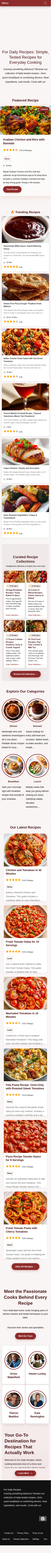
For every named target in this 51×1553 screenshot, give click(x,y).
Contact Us (8, 1533)
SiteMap (35, 1539)
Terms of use (37, 1533)
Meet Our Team (25, 1336)
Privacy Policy (23, 1533)
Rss (45, 1539)
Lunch (9, 958)
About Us (6, 1539)
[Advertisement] (25, 28)
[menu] (45, 3)
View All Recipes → (25, 1266)
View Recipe (12, 189)
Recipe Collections (21, 1539)
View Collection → (13, 615)
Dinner (7, 159)
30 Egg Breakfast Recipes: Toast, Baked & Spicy (14, 592)
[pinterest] (43, 1518)
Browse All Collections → (25, 674)
